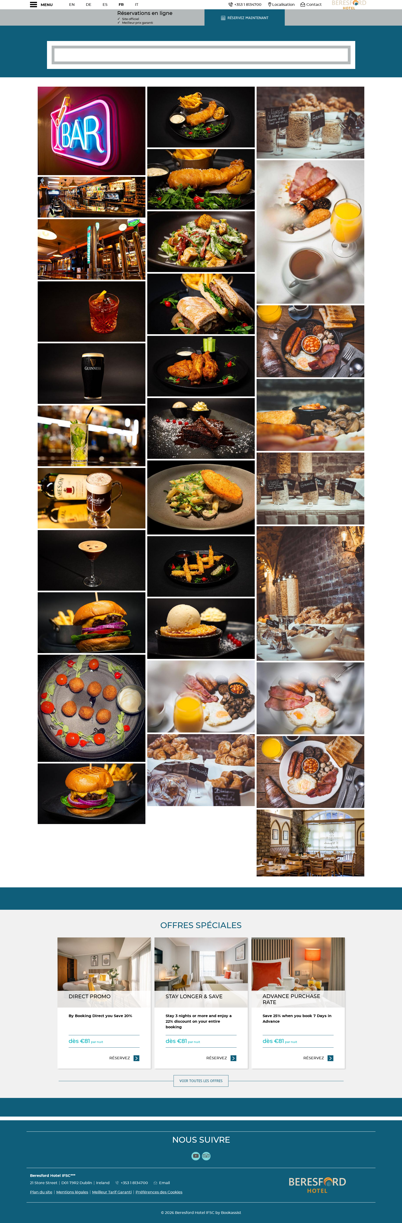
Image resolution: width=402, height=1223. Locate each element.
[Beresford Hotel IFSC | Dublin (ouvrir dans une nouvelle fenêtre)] (91, 131)
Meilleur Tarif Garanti (112, 1192)
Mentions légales (72, 1192)
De (88, 5)
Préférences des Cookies (159, 1192)
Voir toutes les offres (201, 1081)
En (72, 5)
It (136, 5)
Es (105, 5)
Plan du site (41, 1192)
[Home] (348, 4)
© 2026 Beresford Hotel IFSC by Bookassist (201, 1213)
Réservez (124, 1058)
